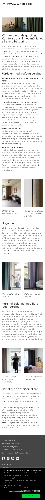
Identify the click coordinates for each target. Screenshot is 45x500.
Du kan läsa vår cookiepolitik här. (17, 488)
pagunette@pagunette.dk (19, 453)
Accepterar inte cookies (30, 490)
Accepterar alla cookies (31, 496)
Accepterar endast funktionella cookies (24, 491)
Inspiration (6, 464)
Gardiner (6, 467)
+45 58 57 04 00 (16, 450)
